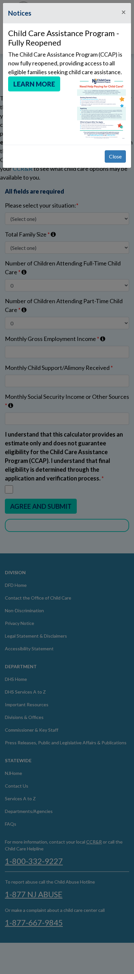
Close (115, 156)
